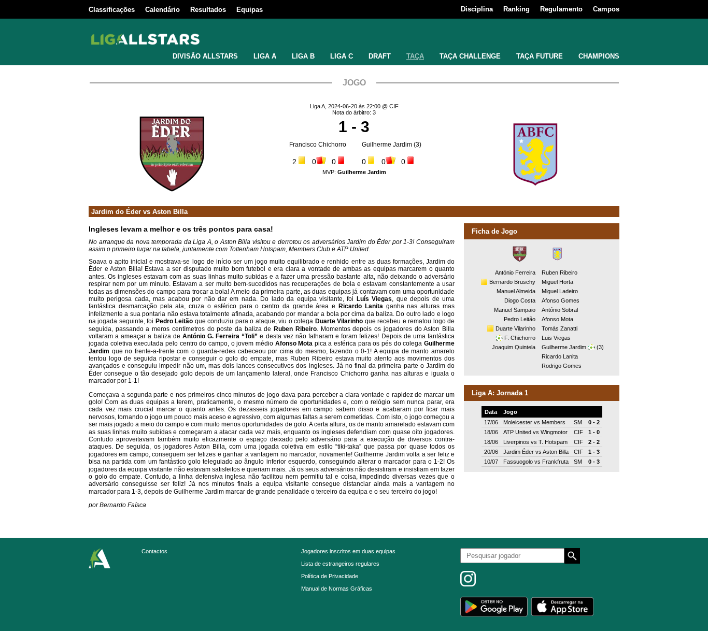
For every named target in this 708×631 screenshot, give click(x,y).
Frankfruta (555, 461)
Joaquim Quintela (513, 347)
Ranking (516, 9)
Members (553, 422)
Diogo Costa (519, 300)
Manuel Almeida (516, 291)
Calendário (162, 9)
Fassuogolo (518, 461)
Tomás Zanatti (559, 328)
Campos (606, 9)
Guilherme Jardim (387, 144)
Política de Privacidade (329, 576)
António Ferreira (515, 272)
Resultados (208, 9)
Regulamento (561, 9)
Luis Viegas (556, 338)
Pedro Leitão (519, 319)
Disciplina (477, 9)
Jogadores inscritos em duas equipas (348, 551)
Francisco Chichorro (317, 144)
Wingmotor (554, 432)
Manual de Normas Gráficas (336, 588)
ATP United (517, 432)
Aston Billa (170, 212)
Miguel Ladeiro (560, 291)
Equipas (249, 9)
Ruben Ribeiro (559, 272)
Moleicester (517, 422)
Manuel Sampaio (514, 310)
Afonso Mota (557, 319)
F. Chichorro (519, 338)
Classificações (112, 9)
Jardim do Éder (116, 212)
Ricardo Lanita (560, 356)
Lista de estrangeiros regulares (340, 564)
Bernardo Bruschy (512, 282)
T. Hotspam (553, 442)
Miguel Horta (557, 282)
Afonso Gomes (560, 300)
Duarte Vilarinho (515, 328)
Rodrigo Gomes (562, 366)
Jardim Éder (518, 452)
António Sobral (560, 310)
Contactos (154, 551)
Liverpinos (516, 442)
